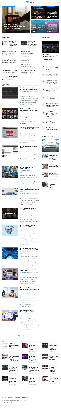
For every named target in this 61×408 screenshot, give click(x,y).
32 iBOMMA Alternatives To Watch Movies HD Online (28, 209)
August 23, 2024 (33, 373)
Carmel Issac (25, 114)
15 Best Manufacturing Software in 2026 (26, 167)
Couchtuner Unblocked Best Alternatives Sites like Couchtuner (53, 346)
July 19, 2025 (12, 49)
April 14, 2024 (52, 351)
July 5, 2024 (32, 362)
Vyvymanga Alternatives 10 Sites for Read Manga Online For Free (52, 105)
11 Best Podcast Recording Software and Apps (37, 29)
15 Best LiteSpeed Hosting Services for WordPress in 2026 (29, 248)
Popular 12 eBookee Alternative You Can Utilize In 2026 (29, 128)
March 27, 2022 (13, 348)
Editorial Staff (9, 31)
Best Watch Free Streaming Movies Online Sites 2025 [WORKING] (53, 368)
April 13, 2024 (13, 362)
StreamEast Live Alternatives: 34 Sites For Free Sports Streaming (28, 53)
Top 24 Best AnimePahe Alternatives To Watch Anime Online (28, 72)
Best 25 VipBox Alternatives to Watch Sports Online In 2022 (10, 78)
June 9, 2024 (5, 64)
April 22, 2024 (31, 49)
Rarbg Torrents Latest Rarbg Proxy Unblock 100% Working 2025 (13, 44)
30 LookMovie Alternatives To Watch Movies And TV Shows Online (37, 15)
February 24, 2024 (25, 56)
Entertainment (37, 6)
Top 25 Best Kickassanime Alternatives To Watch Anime (9, 72)
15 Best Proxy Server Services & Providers (51, 30)
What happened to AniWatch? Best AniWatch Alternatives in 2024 (14, 368)
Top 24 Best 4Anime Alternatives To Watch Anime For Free (27, 66)
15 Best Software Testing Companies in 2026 (27, 226)
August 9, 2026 (34, 193)
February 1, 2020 (53, 361)
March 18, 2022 (10, 73)
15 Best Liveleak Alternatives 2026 (50, 122)
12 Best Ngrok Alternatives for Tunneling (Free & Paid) (52, 15)
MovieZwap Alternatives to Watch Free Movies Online (52, 129)
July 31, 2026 (46, 149)
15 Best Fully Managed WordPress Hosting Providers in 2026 (29, 289)
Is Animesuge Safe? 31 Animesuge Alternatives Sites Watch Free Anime (9, 60)
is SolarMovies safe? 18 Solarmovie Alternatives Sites (33, 379)
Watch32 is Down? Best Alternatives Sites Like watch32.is (9, 53)
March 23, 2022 (9, 79)
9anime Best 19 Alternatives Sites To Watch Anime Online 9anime (13, 379)
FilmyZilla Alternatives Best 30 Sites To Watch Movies (52, 67)
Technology (51, 6)
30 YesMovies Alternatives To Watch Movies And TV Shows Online (33, 357)
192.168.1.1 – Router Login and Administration (14, 345)
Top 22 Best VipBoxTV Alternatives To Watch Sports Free (32, 44)
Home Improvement (9, 6)
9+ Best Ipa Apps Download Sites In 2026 (52, 97)
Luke (23, 130)
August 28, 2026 (18, 31)
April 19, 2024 (13, 373)
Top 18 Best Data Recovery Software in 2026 (28, 269)
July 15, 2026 (52, 179)
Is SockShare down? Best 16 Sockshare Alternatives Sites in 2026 (53, 156)
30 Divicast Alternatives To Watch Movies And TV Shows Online (33, 346)
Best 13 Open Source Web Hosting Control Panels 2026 (28, 88)
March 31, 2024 (33, 384)
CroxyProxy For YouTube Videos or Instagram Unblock (52, 90)
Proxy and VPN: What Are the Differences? (51, 74)
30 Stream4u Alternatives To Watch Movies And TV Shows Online (28, 110)
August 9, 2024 (33, 351)
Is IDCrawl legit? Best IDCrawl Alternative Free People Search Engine (29, 189)
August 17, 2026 (34, 91)
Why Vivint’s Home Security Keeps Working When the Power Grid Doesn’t (15, 26)
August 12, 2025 (52, 373)
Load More (21, 335)
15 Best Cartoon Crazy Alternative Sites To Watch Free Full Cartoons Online (14, 357)
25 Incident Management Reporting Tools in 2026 (27, 311)
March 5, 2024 (13, 55)
